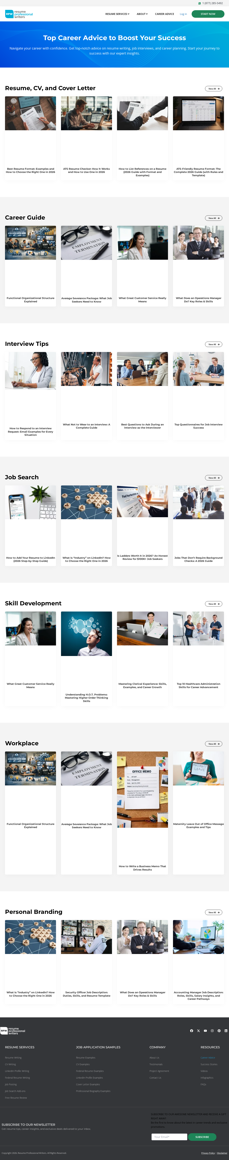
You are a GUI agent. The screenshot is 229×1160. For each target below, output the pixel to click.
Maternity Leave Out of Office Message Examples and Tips (198, 825)
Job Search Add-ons (15, 1091)
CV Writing (10, 1064)
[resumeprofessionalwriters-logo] (19, 14)
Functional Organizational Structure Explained (30, 299)
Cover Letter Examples (88, 1084)
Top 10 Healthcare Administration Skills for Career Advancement (198, 685)
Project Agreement (159, 1071)
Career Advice (208, 1057)
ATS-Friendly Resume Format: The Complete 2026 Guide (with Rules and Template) (198, 172)
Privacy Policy (208, 1152)
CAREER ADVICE (164, 14)
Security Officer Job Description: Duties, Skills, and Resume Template (86, 994)
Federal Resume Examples (90, 1071)
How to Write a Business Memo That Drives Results (142, 868)
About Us (154, 1057)
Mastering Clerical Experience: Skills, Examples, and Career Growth (143, 685)
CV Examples (83, 1064)
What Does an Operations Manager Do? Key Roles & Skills (198, 299)
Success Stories (209, 1064)
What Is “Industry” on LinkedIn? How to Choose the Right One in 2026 (87, 559)
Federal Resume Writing (17, 1077)
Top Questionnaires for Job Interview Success (199, 426)
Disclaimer (222, 1152)
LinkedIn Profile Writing (17, 1071)
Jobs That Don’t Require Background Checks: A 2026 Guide (198, 559)
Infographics (207, 1077)
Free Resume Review (16, 1097)
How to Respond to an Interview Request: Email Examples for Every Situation (30, 431)
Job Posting (11, 1084)
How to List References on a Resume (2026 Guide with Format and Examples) (142, 172)
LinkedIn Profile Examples (89, 1077)
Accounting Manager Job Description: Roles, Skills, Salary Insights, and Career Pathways (198, 995)
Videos (204, 1071)
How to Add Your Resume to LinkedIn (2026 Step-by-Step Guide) (30, 559)
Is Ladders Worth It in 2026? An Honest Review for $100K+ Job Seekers (142, 557)
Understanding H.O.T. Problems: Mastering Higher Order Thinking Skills (86, 698)
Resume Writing (13, 1057)
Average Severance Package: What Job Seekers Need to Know (86, 300)
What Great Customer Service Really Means (142, 299)
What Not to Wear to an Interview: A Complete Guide (86, 426)
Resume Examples (85, 1057)
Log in (183, 14)
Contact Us (155, 1077)
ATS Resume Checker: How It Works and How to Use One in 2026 (86, 170)
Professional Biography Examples (93, 1091)
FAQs (203, 1084)
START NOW (208, 14)
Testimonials (156, 1064)
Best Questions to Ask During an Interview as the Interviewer (142, 426)
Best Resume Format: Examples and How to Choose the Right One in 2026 (30, 170)
